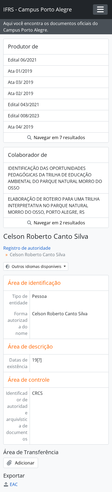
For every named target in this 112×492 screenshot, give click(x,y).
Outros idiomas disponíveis (37, 266)
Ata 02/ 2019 (20, 93)
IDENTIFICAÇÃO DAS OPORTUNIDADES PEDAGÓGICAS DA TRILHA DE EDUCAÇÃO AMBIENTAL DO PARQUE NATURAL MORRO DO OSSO (55, 178)
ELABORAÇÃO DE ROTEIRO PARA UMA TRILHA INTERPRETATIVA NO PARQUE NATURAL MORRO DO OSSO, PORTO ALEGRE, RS (53, 205)
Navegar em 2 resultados (59, 223)
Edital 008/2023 (23, 116)
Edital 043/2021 (23, 105)
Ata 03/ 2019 (20, 82)
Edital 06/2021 (22, 60)
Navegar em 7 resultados (59, 137)
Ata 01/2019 (20, 71)
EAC (14, 484)
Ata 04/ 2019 (20, 127)
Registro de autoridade (27, 248)
